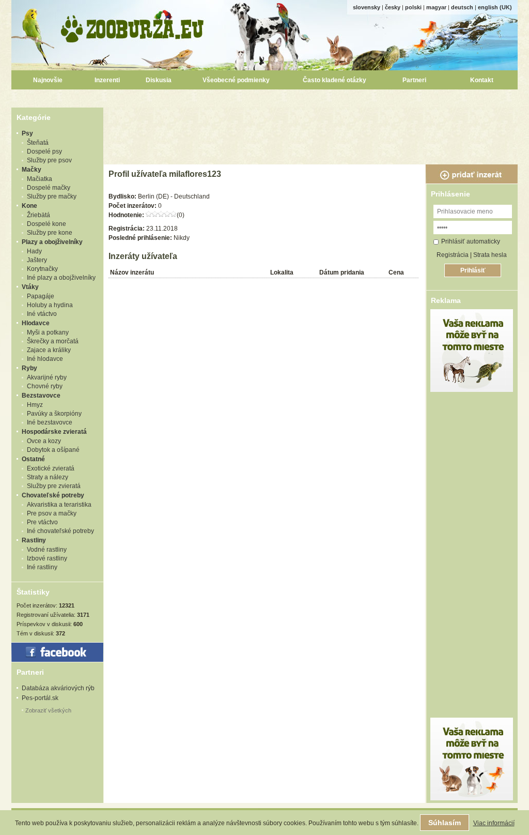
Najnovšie (48, 80)
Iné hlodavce (45, 358)
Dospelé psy (44, 151)
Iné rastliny (42, 567)
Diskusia (159, 80)
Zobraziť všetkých (48, 710)
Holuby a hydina (50, 305)
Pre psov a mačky (51, 513)
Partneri (414, 80)
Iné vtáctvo (42, 313)
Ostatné (33, 459)
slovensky (366, 7)
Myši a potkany (48, 332)
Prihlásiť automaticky (470, 241)
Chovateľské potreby (53, 495)
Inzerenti (107, 80)
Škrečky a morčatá (53, 341)
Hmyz (35, 404)
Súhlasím (444, 822)
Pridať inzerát (472, 174)
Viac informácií (494, 823)
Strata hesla (490, 255)
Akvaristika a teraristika (59, 504)
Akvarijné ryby (47, 377)
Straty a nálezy (47, 477)
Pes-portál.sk (40, 698)
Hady (34, 251)
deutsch (462, 7)
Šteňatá (38, 142)
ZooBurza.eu (133, 26)
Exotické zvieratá (50, 468)
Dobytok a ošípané (53, 449)
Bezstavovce (41, 395)
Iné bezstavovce (49, 422)
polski (413, 7)
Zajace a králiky (49, 350)
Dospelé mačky (48, 187)
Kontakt (481, 80)
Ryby (29, 368)
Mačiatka (39, 179)
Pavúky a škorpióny (54, 413)
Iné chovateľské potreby (60, 531)
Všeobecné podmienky (236, 80)
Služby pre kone (49, 232)
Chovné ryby (45, 386)
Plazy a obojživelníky (52, 242)
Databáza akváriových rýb (58, 688)
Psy (27, 133)
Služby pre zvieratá (54, 486)
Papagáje (40, 296)
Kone (29, 205)
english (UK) (495, 7)
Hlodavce (36, 323)
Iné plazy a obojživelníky (61, 277)
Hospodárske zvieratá (54, 431)
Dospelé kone (46, 223)
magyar (436, 7)
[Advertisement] (312, 131)
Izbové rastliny (47, 558)
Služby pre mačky (51, 196)
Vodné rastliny (47, 549)
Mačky (31, 169)
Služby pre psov (49, 160)
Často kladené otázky (334, 80)
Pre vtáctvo (42, 522)
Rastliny (34, 540)
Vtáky (30, 287)
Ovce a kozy (44, 441)
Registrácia (453, 255)
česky (392, 7)
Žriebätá (38, 215)
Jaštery (37, 260)
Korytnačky (42, 268)
